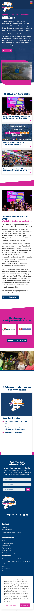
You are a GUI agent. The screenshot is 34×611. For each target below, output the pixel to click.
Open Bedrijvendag (8, 553)
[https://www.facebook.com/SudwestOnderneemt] (20, 515)
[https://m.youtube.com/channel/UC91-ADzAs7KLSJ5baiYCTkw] (27, 515)
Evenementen (8, 538)
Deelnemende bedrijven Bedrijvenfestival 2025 (16, 562)
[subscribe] (28, 489)
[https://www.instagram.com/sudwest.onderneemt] (17, 515)
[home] (7, 6)
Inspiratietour (6, 550)
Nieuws (4, 566)
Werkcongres (6, 548)
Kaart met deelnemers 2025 (11, 559)
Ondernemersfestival (9, 541)
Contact (4, 571)
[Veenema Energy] (21, 329)
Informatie (6, 556)
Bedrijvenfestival (7, 543)
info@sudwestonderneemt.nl (12, 532)
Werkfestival (6, 546)
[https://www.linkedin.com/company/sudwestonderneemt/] (24, 515)
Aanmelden (6, 568)
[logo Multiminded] (17, 610)
